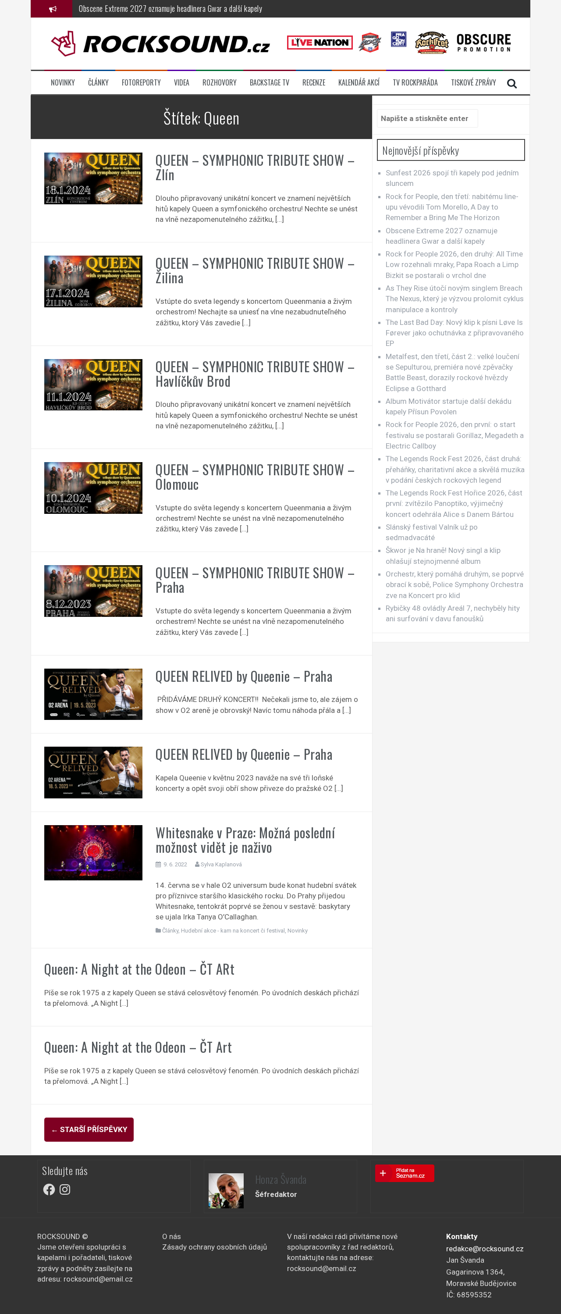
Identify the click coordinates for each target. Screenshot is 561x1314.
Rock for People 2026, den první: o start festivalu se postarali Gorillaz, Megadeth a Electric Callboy (455, 435)
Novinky (63, 83)
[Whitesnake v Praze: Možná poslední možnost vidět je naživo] (93, 852)
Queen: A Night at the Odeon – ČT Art (138, 1047)
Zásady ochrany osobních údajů (214, 1247)
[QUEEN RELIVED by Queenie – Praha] (93, 693)
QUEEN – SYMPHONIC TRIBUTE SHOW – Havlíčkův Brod (255, 373)
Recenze (313, 83)
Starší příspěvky (89, 1129)
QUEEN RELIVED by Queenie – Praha (244, 676)
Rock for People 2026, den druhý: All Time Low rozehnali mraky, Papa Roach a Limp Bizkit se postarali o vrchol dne (454, 264)
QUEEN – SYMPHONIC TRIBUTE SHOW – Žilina (255, 270)
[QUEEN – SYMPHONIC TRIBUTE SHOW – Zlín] (93, 177)
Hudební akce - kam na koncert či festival (233, 930)
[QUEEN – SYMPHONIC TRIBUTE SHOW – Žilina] (93, 281)
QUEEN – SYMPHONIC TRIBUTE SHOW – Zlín (255, 167)
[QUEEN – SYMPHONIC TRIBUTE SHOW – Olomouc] (93, 487)
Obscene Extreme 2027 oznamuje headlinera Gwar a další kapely (170, 8)
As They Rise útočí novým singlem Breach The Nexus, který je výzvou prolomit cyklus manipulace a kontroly (455, 299)
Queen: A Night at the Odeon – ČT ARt (139, 969)
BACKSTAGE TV (269, 83)
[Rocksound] (160, 43)
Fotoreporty (141, 83)
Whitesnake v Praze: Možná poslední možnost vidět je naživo (245, 840)
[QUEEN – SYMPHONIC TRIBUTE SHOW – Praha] (93, 590)
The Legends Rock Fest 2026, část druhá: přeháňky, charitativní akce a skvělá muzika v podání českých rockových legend (455, 469)
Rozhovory (219, 83)
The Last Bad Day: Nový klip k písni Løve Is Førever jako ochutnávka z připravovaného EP (455, 333)
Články (98, 83)
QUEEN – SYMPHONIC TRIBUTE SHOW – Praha (255, 580)
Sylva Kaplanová (221, 864)
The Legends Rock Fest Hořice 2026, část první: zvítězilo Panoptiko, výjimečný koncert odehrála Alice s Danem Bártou (454, 503)
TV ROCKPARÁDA (415, 83)
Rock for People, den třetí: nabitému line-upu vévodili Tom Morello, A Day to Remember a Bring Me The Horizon (452, 207)
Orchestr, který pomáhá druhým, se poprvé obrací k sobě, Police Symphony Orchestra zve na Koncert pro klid (455, 585)
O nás (171, 1236)
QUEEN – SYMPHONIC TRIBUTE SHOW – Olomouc (255, 476)
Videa (181, 83)
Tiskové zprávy (473, 83)
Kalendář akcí (359, 83)
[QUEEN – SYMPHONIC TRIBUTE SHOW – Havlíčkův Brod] (93, 384)
